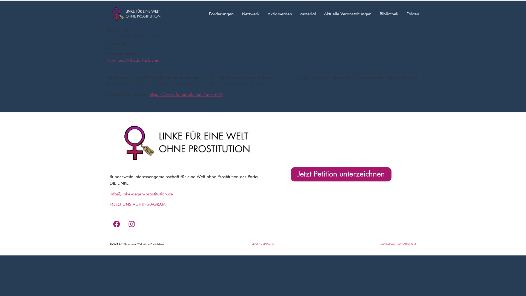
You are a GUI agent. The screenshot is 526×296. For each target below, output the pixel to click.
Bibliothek (389, 13)
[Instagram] (131, 224)
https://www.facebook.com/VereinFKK (186, 94)
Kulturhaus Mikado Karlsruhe (132, 60)
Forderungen (221, 13)
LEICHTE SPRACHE (263, 243)
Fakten (413, 13)
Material (308, 13)
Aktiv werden (280, 13)
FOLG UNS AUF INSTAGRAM (137, 204)
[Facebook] (116, 224)
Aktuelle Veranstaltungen (347, 13)
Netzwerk (250, 13)
